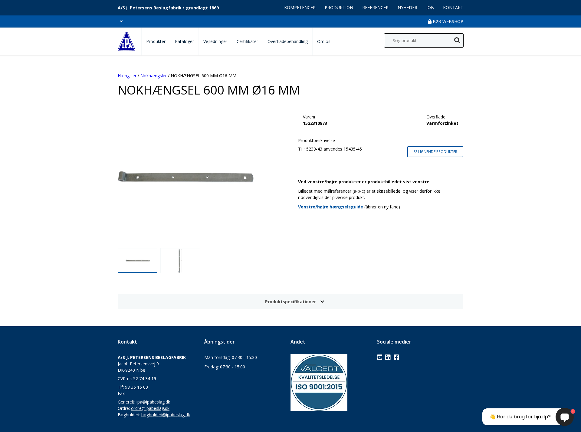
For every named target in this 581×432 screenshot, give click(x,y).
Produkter (156, 41)
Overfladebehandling (288, 41)
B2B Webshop (447, 21)
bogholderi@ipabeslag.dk (165, 414)
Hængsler (127, 75)
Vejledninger (215, 41)
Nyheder (407, 7)
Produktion (339, 7)
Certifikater (247, 41)
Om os (323, 41)
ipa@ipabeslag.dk (153, 402)
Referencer (375, 7)
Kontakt (453, 7)
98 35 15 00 (136, 387)
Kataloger (184, 41)
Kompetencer (300, 7)
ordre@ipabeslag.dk (150, 408)
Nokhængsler (153, 75)
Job (430, 7)
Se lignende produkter (435, 151)
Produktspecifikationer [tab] (290, 301)
